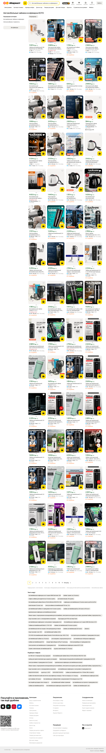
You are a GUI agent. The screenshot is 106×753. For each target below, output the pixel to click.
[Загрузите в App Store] (3, 708)
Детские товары (33, 740)
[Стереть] (57, 3)
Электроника (32, 710)
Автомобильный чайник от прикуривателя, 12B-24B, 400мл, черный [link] (92, 309)
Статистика (7, 749)
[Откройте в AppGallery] (14, 708)
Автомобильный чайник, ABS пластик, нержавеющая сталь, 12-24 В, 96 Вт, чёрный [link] (74, 309)
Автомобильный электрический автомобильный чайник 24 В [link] (93, 197)
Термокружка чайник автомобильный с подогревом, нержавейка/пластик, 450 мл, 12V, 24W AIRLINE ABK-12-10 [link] (92, 124)
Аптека (31, 718)
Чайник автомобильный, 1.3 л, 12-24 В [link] (74, 495)
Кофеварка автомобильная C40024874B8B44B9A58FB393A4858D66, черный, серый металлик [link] (56, 569)
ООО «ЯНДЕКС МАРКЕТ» (97, 748)
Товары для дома (33, 715)
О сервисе (56, 708)
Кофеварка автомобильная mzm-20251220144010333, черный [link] (36, 347)
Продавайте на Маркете (59, 730)
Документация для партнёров (61, 733)
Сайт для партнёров (58, 735)
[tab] (8, 8)
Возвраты (55, 710)
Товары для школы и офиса (36, 730)
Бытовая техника (34, 705)
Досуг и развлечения (35, 700)
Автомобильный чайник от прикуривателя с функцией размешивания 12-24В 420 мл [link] (55, 86)
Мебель (31, 703)
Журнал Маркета (57, 713)
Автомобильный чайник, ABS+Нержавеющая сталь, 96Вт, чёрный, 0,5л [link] (55, 309)
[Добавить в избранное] (43, 21)
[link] (45, 595)
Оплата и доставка (58, 703)
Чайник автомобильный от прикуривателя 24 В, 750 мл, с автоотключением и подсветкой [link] (37, 532)
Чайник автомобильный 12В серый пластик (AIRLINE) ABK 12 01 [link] (36, 48)
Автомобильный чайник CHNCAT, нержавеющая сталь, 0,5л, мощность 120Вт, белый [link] (93, 569)
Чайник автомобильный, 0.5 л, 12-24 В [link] (74, 384)
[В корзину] (43, 40)
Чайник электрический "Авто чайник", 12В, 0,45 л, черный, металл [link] (92, 458)
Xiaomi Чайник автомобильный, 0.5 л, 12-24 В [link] (93, 234)
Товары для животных (35, 735)
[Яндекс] (102, 750)
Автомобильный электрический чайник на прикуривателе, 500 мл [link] (36, 86)
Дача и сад (32, 725)
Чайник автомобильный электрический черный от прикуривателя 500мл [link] (92, 347)
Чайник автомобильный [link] (35, 383)
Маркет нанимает (87, 710)
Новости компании (87, 700)
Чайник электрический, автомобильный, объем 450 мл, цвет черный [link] (74, 161)
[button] (33, 16)
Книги (31, 728)
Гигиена (31, 708)
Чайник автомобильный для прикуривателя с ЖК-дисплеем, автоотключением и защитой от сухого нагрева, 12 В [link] (36, 569)
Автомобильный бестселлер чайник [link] (74, 86)
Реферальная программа (89, 703)
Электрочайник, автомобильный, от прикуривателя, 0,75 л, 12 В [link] (36, 124)
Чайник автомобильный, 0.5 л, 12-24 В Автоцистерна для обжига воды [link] (93, 271)
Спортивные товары (34, 733)
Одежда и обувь (33, 713)
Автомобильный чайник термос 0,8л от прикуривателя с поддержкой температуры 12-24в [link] (36, 161)
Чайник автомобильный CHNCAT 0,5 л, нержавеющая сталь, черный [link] (74, 234)
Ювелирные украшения (35, 743)
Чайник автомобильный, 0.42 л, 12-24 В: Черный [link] (56, 347)
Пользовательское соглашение (21, 749)
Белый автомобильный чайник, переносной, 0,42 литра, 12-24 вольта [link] (55, 458)
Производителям (87, 705)
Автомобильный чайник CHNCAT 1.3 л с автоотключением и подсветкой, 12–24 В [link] (73, 48)
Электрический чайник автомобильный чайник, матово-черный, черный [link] (54, 48)
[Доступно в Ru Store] (19, 708)
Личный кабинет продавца (60, 728)
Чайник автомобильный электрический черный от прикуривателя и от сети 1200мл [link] (55, 532)
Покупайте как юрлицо (59, 705)
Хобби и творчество (34, 723)
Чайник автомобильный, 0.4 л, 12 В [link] (55, 234)
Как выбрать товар (58, 700)
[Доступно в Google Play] (8, 708)
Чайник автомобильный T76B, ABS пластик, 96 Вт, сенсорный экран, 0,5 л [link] (73, 458)
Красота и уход (33, 720)
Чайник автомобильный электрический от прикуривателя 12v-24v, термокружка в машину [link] (73, 124)
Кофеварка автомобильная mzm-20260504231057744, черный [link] (74, 347)
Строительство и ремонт (36, 738)
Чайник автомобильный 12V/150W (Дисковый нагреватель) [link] (91, 161)
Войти (99, 3)
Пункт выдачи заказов (88, 708)
